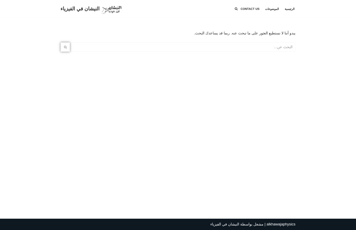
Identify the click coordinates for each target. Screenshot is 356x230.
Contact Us (250, 9)
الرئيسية (290, 9)
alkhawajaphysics (281, 224)
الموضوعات (272, 9)
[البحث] (236, 8)
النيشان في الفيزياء (224, 224)
